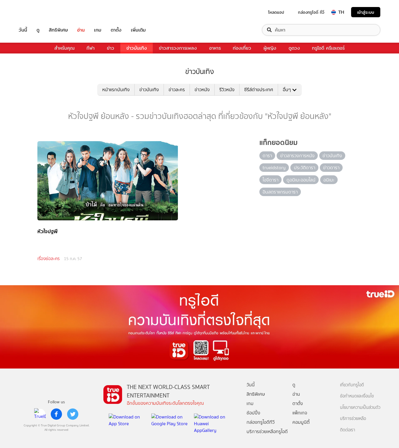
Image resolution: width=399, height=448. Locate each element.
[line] (40, 414)
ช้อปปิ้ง (253, 412)
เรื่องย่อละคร (48, 258)
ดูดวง (294, 48)
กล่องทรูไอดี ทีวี (311, 12)
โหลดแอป (276, 12)
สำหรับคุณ (64, 48)
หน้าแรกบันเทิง (116, 89)
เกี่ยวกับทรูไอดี (352, 385)
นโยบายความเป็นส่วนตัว (360, 407)
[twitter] (73, 414)
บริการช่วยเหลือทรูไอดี (267, 431)
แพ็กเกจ (299, 412)
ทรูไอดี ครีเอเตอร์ (328, 48)
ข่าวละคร (177, 89)
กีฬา (90, 48)
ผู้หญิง (269, 48)
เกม (97, 30)
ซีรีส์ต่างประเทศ (258, 89)
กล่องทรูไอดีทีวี (261, 422)
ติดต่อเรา (347, 430)
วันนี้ (23, 30)
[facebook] (56, 414)
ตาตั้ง (116, 30)
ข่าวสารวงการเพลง (178, 48)
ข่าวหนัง (202, 89)
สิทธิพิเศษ (58, 30)
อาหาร (215, 48)
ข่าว (110, 48)
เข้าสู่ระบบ (365, 12)
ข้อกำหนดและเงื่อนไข (357, 396)
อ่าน (81, 30)
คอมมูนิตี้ (301, 422)
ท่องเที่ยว (242, 48)
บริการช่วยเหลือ (353, 419)
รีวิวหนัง (227, 89)
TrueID (36, 12)
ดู (38, 30)
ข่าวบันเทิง (136, 48)
